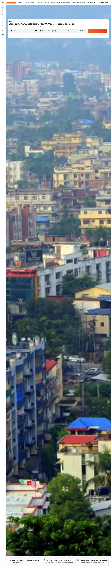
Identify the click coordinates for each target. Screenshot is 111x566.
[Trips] (3, 30)
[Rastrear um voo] (3, 25)
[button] (3, 2)
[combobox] (13, 27)
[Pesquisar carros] (3, 14)
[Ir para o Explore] (3, 22)
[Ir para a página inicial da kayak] (11, 2)
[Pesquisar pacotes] (3, 17)
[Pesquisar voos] (3, 7)
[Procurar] (3, 10)
